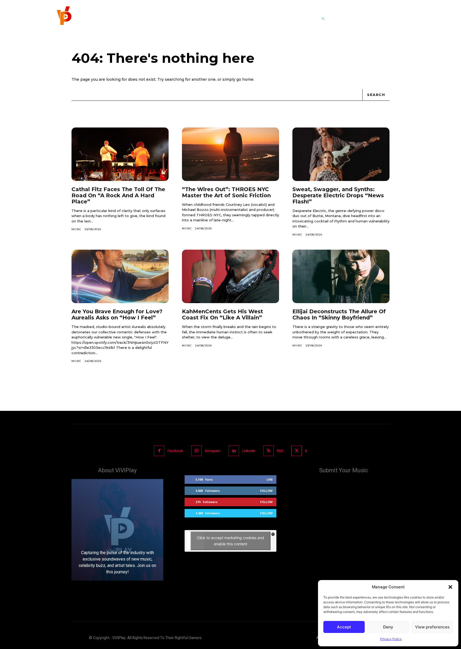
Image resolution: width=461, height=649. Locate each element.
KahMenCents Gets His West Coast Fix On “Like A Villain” (222, 314)
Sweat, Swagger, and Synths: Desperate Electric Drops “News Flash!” (338, 195)
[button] (450, 587)
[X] (296, 451)
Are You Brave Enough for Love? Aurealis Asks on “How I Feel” (116, 314)
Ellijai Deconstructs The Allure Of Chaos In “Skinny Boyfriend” (339, 314)
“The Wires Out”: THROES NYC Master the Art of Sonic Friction (226, 192)
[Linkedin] (234, 451)
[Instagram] (196, 451)
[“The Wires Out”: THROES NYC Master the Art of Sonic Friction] (230, 154)
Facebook (175, 450)
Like (270, 479)
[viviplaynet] (63, 18)
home (247, 79)
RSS (280, 450)
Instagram (213, 450)
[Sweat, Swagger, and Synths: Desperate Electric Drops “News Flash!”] (341, 154)
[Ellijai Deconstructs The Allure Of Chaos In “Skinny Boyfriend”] (341, 276)
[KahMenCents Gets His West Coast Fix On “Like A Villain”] (230, 276)
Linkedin (248, 450)
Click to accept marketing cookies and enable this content (230, 540)
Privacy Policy (391, 639)
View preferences (432, 626)
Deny (388, 626)
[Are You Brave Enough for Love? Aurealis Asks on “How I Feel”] (120, 276)
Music (76, 229)
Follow (266, 491)
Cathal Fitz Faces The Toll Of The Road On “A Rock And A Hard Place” (118, 195)
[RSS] (268, 451)
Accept (344, 626)
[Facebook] (159, 451)
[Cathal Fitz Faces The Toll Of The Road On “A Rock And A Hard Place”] (120, 154)
